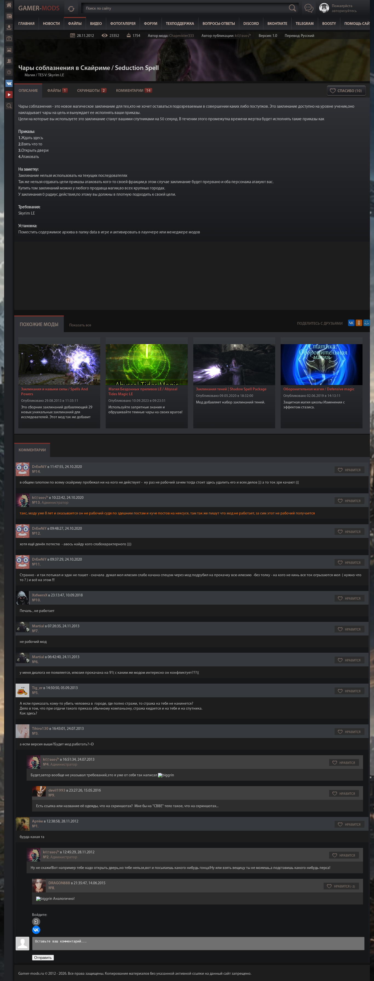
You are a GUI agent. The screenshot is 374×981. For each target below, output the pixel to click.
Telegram (305, 24)
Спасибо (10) (350, 91)
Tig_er (37, 688)
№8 (51, 888)
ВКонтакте (9, 83)
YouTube (9, 94)
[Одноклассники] (359, 323)
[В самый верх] (365, 972)
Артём (37, 821)
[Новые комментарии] (71, 8)
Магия (30, 75)
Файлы (9, 27)
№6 (35, 662)
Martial (38, 626)
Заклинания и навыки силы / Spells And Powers (54, 391)
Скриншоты (91, 91)
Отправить (43, 958)
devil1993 (56, 791)
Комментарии (133, 91)
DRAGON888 (59, 883)
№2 (46, 857)
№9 (51, 795)
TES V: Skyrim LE (51, 75)
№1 (35, 826)
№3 (35, 734)
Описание (28, 91)
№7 (35, 631)
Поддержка (9, 72)
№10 (36, 600)
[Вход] (36, 922)
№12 (36, 534)
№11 (36, 565)
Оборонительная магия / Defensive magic (318, 389)
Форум (9, 61)
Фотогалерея (9, 49)
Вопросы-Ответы (219, 24)
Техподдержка (180, 24)
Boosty (329, 24)
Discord (251, 24)
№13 (36, 503)
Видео (9, 38)
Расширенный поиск (9, 105)
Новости (9, 16)
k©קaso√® (243, 36)
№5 (35, 693)
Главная (9, 4)
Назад (20, 75)
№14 (36, 472)
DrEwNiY (39, 467)
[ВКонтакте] (351, 323)
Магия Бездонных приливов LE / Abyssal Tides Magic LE (142, 391)
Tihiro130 (40, 729)
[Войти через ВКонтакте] (36, 930)
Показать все (80, 325)
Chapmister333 (181, 36)
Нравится (353, 470)
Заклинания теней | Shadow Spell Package (231, 389)
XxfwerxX (39, 595)
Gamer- (38, 8)
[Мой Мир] (366, 323)
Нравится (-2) (344, 886)
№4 (46, 765)
